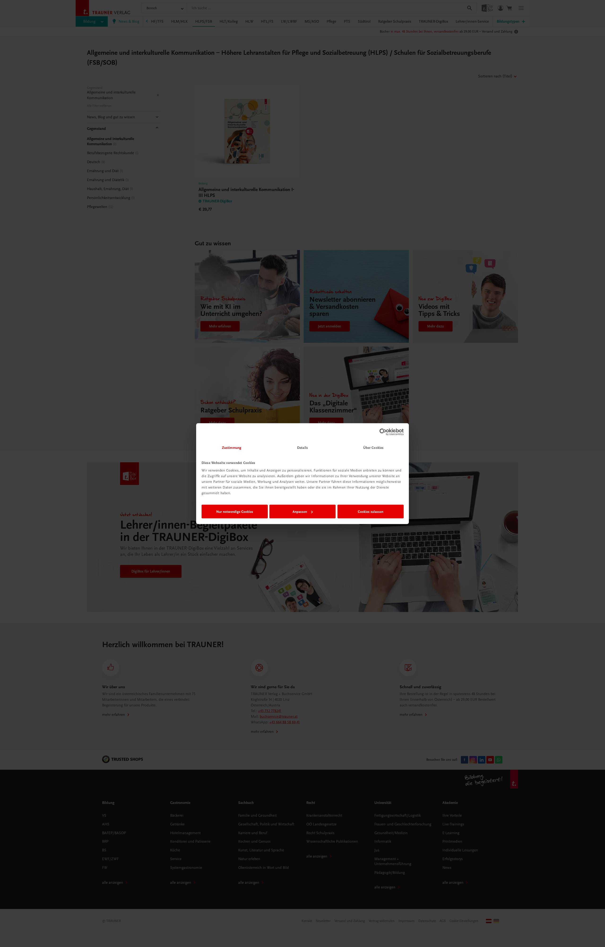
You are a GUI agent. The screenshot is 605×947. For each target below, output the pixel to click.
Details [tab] (302, 447)
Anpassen (300, 512)
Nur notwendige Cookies (234, 512)
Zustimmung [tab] (231, 447)
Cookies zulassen (370, 512)
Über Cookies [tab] (373, 447)
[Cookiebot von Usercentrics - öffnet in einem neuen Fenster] (383, 432)
